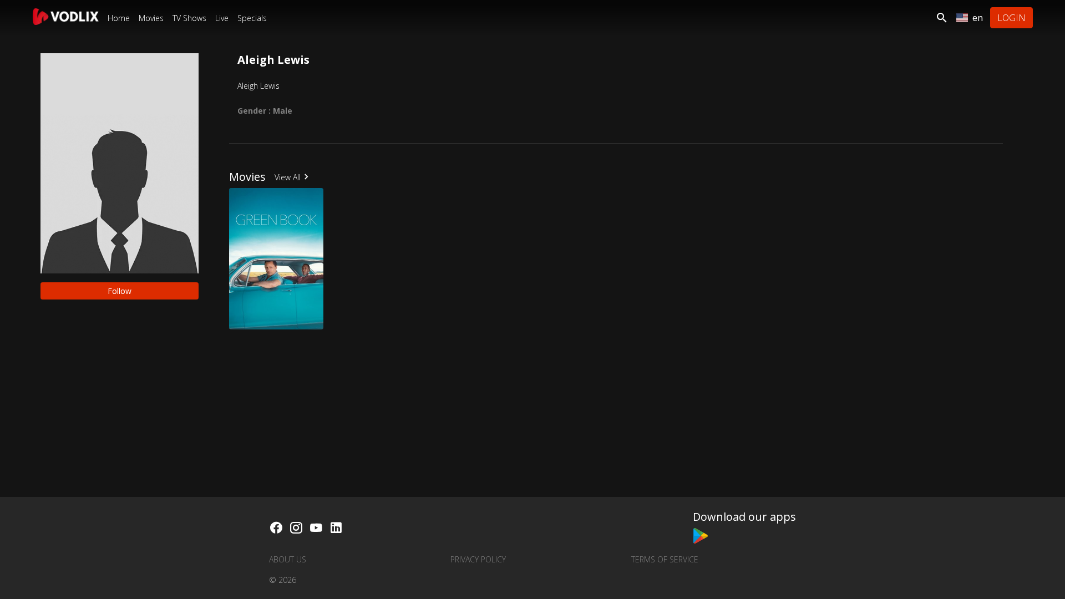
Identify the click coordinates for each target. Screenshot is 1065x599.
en (977, 18)
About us (287, 559)
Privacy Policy (478, 559)
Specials (252, 18)
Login (1011, 18)
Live (222, 18)
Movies (151, 18)
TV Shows (189, 18)
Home (119, 18)
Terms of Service (664, 559)
